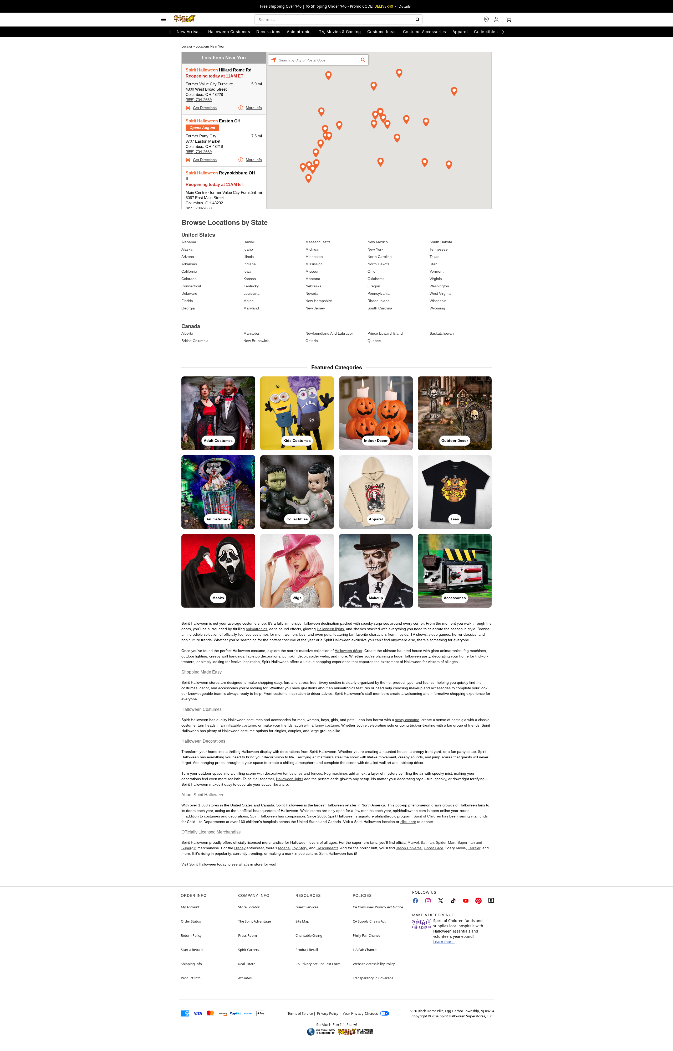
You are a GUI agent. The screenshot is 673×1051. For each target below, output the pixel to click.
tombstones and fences (302, 773)
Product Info (191, 978)
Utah (433, 264)
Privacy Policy (327, 1013)
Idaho (248, 249)
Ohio (371, 271)
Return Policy (191, 935)
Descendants (327, 848)
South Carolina (380, 308)
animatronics (256, 629)
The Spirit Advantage (254, 921)
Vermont (436, 271)
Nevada (311, 293)
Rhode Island (379, 301)
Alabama (188, 242)
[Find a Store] (486, 19)
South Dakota (441, 242)
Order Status (191, 921)
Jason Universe (409, 848)
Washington (439, 286)
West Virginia (440, 293)
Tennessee (439, 249)
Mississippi (314, 264)
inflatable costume (241, 725)
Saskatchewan (442, 333)
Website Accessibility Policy (374, 963)
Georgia (188, 308)
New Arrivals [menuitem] (189, 31)
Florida (187, 301)
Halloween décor (348, 651)
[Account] (497, 19)
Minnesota (314, 257)
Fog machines (336, 773)
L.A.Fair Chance (364, 949)
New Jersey (315, 308)
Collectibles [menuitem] (486, 31)
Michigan (312, 249)
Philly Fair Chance (366, 935)
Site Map (302, 921)
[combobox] (338, 19)
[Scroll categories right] (503, 32)
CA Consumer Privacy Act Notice (378, 907)
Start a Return (192, 949)
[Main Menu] (163, 19)
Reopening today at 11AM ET (214, 76)
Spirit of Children (427, 816)
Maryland (251, 308)
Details (405, 6)
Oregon (374, 286)
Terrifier (474, 848)
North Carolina (380, 257)
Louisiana (251, 293)
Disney (240, 848)
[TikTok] (453, 900)
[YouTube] (466, 900)
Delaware (189, 293)
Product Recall (306, 949)
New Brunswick (256, 341)
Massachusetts (317, 242)
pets (327, 634)
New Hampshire (318, 301)
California (189, 271)
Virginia (436, 279)
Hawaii (248, 242)
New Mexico (378, 242)
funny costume (327, 725)
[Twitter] (440, 900)
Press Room (247, 935)
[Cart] (508, 19)
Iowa (247, 271)
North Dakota (379, 264)
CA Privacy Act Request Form (317, 963)
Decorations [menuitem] (268, 31)
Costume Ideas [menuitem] (382, 31)
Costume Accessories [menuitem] (424, 31)
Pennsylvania (379, 293)
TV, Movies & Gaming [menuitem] (340, 31)
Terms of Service (300, 1013)
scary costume (407, 720)
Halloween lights (330, 629)
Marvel (413, 842)
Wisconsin (438, 301)
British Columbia (194, 341)
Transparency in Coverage (373, 978)
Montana (312, 279)
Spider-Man (445, 842)
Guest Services (306, 907)
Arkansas (189, 264)
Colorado (189, 279)
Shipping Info (191, 963)
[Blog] (491, 900)
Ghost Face (433, 848)
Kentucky (251, 286)
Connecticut (191, 286)
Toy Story (299, 848)
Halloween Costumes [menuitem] (229, 31)
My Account (190, 907)
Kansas (249, 279)
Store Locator (248, 907)
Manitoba (251, 333)
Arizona (187, 257)
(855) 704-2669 (199, 99)
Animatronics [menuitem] (300, 31)
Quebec (374, 341)
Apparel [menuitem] (460, 31)
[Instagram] (428, 900)
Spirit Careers (248, 949)
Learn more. (444, 941)
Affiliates (245, 978)
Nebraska (313, 286)
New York (375, 249)
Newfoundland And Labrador (329, 333)
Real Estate (246, 963)
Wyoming (437, 308)
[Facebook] (415, 900)
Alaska (186, 249)
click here (408, 822)
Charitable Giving (308, 935)
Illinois (248, 257)
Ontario (311, 341)
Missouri (312, 271)
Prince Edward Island (385, 333)
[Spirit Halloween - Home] (185, 19)
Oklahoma (376, 279)
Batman (427, 842)
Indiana (249, 264)
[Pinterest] (478, 900)
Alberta (187, 333)
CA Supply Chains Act (369, 921)
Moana (284, 848)
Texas (434, 257)
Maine (248, 301)
